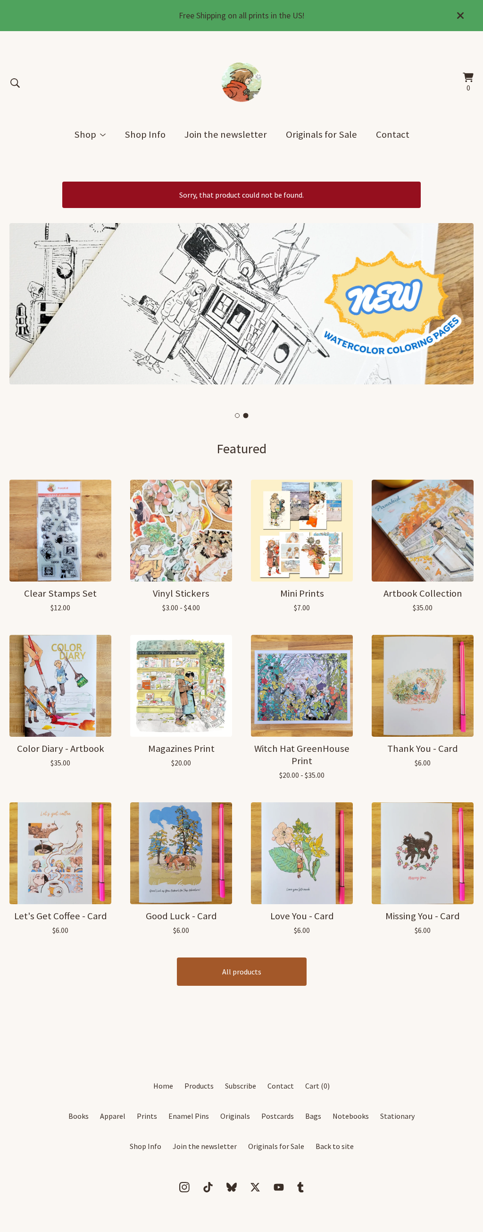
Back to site (335, 1146)
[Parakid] (241, 83)
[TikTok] (208, 1187)
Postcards (277, 1116)
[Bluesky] (232, 1187)
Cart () (317, 1085)
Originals (235, 1116)
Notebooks (351, 1116)
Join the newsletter (225, 134)
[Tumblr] (300, 1187)
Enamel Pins (188, 1116)
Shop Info (145, 134)
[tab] (237, 415)
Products (199, 1085)
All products (241, 971)
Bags (313, 1116)
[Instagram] (184, 1187)
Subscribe (240, 1085)
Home (163, 1085)
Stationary (397, 1116)
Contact (392, 134)
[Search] (15, 83)
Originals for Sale (321, 134)
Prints (147, 1116)
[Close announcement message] (460, 15)
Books (78, 1116)
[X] (255, 1187)
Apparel (112, 1116)
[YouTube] (279, 1187)
